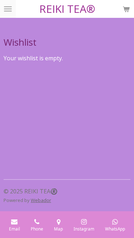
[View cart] (126, 9)
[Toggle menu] (8, 9)
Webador (41, 200)
